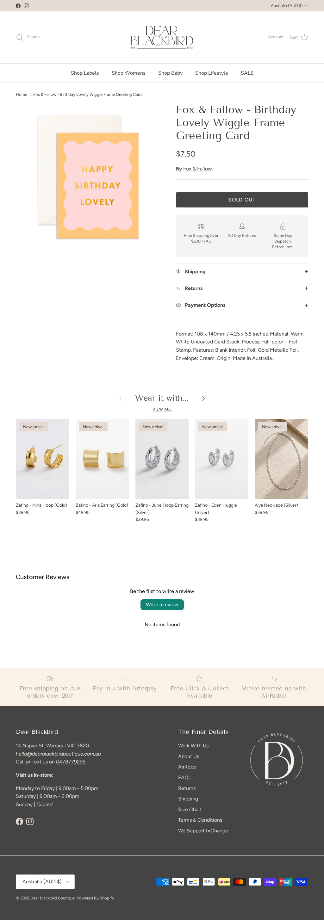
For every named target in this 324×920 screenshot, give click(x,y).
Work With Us (193, 746)
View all (162, 409)
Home (21, 94)
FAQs (184, 778)
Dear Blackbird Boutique (52, 898)
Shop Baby (170, 73)
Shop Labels (85, 73)
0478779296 (71, 762)
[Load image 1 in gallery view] (89, 176)
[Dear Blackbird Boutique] (162, 37)
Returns (187, 788)
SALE (247, 73)
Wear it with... (162, 398)
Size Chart (190, 809)
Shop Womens (129, 73)
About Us (188, 756)
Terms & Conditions (200, 820)
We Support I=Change (203, 831)
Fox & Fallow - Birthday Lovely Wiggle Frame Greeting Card (87, 94)
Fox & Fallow (197, 169)
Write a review (162, 605)
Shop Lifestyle (211, 73)
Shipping (188, 799)
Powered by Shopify (95, 898)
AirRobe (187, 767)
